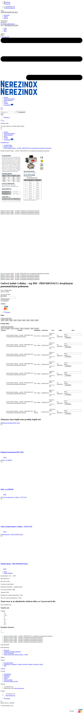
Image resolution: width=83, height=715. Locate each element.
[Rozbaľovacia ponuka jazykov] (2, 114)
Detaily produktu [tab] (8, 573)
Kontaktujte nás (5, 142)
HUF (5, 31)
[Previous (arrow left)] (1, 632)
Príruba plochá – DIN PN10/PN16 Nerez (14, 564)
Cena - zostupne (15, 328)
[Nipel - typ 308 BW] (1, 462)
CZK (5, 28)
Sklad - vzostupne (25, 328)
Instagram (7, 3)
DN (6, 318)
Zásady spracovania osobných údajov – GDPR (16, 654)
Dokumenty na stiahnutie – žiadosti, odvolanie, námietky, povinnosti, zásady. (23, 664)
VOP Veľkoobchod (9, 653)
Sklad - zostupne (35, 328)
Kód (2, 604)
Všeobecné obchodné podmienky (12, 651)
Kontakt (6, 103)
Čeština (6, 16)
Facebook (7, 2)
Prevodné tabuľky (8, 663)
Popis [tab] (5, 571)
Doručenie (6, 650)
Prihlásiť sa (7, 117)
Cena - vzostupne (5, 328)
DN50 (23, 320)
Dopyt (5, 101)
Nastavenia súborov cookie (11, 681)
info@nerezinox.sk (10, 8)
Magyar (6, 18)
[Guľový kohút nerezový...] (1, 499)
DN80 (32, 320)
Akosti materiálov (8, 100)
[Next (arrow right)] (3, 632)
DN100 (36, 320)
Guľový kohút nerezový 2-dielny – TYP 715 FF (16, 526)
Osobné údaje (7, 674)
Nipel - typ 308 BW (7, 489)
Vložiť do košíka (5, 299)
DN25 (11, 320)
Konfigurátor (8, 105)
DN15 (2, 320)
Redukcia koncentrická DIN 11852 (12, 452)
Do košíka (68, 337)
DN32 (15, 320)
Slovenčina (7, 15)
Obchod (6, 97)
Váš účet (3, 668)
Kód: (2, 290)
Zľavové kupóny (8, 680)
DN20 (7, 320)
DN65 (28, 320)
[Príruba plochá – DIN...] (1, 536)
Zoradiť (7, 326)
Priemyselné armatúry (9, 98)
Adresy (6, 678)
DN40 (19, 320)
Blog (5, 665)
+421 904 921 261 (10, 6)
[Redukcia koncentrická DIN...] (1, 425)
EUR (5, 29)
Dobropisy (6, 677)
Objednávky (7, 675)
